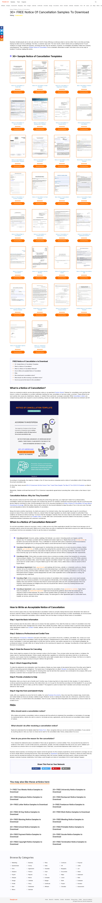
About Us (51, 899)
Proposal (80, 862)
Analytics (14, 871)
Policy (29, 883)
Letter (79, 865)
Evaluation (76, 5)
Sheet (61, 5)
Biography (20, 5)
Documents (56, 5)
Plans (46, 862)
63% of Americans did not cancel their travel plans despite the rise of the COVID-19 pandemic (55, 485)
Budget (29, 5)
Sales (46, 865)
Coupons (24, 2)
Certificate (39, 5)
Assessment (14, 5)
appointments (40, 567)
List (91, 5)
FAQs (16, 373)
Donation (66, 5)
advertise (57, 899)
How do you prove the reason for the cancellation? (28, 380)
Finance (30, 871)
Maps (94, 5)
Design (50, 5)
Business (13, 2)
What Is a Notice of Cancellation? (23, 366)
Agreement (31, 868)
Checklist (46, 5)
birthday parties (80, 540)
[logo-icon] (14, 900)
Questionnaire (15, 865)
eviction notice (59, 392)
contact (31, 627)
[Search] (96, 2)
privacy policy (74, 899)
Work (62, 880)
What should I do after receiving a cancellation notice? (28, 377)
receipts (64, 669)
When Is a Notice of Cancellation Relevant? (26, 368)
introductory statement (27, 637)
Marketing (14, 862)
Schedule (47, 877)
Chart (46, 871)
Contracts (63, 862)
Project (63, 883)
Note (79, 877)
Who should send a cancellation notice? (25, 375)
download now (18, 92)
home (46, 899)
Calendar (34, 5)
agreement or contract (71, 589)
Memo (98, 5)
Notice (16, 9)
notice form (42, 730)
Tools (18, 2)
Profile (13, 883)
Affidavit (3, 5)
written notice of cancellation (38, 47)
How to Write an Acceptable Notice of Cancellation (28, 371)
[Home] (5, 2)
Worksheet (31, 886)
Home (11, 9)
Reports (30, 874)
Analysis (8, 5)
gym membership (27, 549)
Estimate (71, 5)
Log (46, 874)
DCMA (80, 899)
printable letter (36, 516)
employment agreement (36, 590)
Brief (25, 5)
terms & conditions (87, 899)
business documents (54, 695)
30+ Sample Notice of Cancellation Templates (26, 364)
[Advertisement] (51, 27)
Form (81, 5)
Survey (30, 865)
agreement (54, 753)
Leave (87, 5)
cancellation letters (79, 396)
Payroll (13, 874)
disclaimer (67, 899)
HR (84, 5)
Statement (80, 874)
